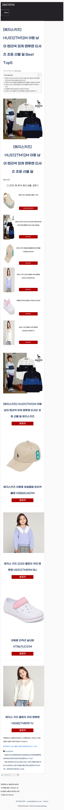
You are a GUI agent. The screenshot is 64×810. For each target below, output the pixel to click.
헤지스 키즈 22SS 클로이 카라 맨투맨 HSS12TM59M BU (22, 86)
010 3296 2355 (20, 801)
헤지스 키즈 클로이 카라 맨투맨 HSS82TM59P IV (21, 91)
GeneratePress (41, 806)
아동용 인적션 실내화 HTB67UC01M (17, 89)
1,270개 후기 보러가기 (28, 208)
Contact (45, 801)
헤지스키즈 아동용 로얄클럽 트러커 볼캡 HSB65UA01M (23, 82)
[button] (2, 18)
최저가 (22, 423)
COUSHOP (9, 751)
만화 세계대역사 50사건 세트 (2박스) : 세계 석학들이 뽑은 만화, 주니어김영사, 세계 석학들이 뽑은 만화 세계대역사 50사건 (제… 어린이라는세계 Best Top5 (22, 765)
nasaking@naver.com (34, 801)
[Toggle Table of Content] (38, 75)
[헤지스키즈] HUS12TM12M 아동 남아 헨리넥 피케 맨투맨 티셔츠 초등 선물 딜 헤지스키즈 (22, 79)
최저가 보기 (28, 236)
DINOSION (8, 4)
